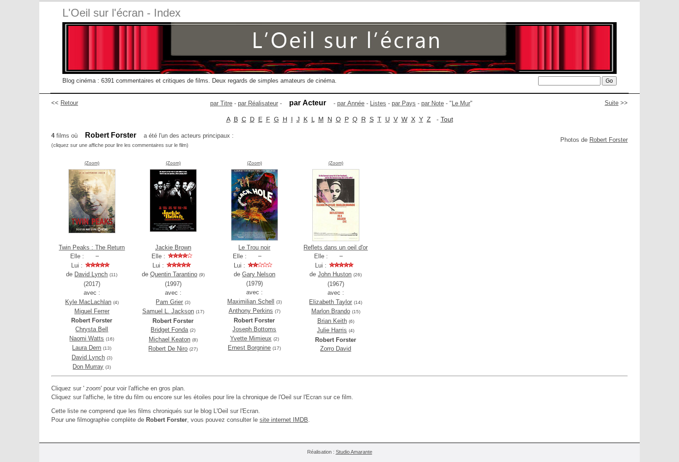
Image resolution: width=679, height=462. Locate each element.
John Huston (335, 274)
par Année (350, 103)
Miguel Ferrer (91, 311)
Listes (378, 103)
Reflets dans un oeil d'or (335, 247)
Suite (611, 102)
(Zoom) (92, 162)
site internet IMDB (284, 419)
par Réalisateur (258, 103)
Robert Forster (608, 139)
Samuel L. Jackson (168, 311)
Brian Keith (332, 320)
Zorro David (335, 348)
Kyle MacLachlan (88, 301)
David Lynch (91, 274)
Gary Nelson (258, 274)
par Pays (404, 103)
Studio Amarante (354, 452)
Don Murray (88, 366)
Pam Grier (169, 301)
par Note (432, 103)
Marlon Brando (330, 311)
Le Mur (461, 103)
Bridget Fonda (169, 329)
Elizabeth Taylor (330, 301)
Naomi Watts (86, 338)
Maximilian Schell (250, 301)
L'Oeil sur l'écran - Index (121, 12)
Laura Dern (86, 347)
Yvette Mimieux (251, 338)
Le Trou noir (254, 247)
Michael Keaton (169, 339)
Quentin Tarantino (173, 274)
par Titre (221, 103)
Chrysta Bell (91, 329)
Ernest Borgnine (249, 347)
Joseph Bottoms (254, 329)
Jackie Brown (173, 247)
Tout (447, 119)
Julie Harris (332, 330)
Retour (69, 102)
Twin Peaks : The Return (92, 247)
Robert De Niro (168, 348)
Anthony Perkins (251, 310)
